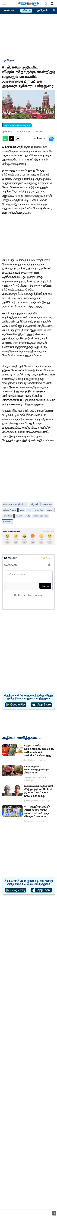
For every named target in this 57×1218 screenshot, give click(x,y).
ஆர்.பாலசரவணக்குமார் (17, 125)
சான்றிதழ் (39, 510)
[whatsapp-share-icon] (5, 140)
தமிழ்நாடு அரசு (9, 510)
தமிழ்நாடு (34, 504)
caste (28, 515)
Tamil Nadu (7, 515)
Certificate (7, 521)
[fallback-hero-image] (12, 750)
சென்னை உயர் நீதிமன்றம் (14, 504)
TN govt (19, 515)
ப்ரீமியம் (26, 10)
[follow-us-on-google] (51, 138)
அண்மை (9, 10)
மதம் (22, 510)
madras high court (40, 515)
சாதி (29, 510)
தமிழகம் (42, 10)
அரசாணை (47, 504)
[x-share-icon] (11, 140)
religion (50, 510)
